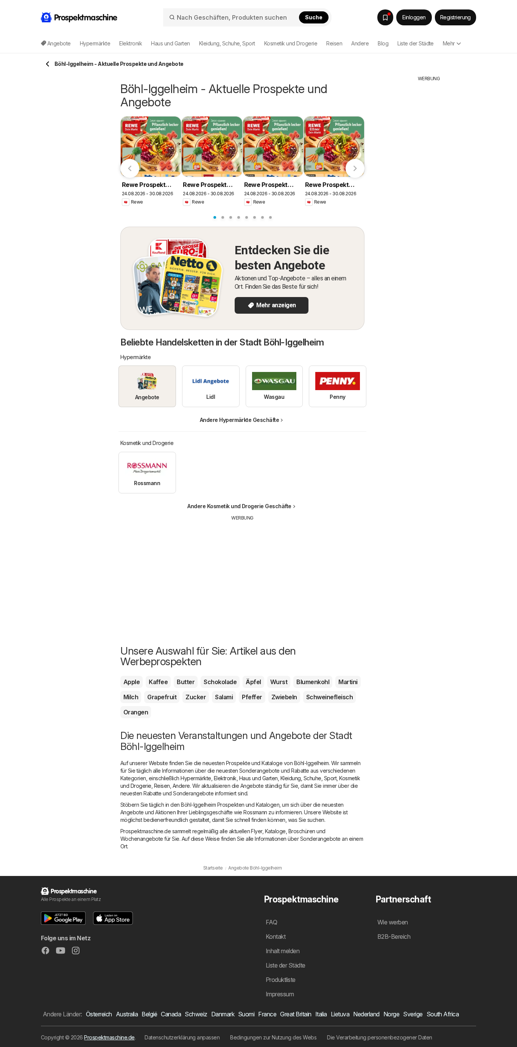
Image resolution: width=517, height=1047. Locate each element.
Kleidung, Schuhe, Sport (308, 778)
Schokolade (220, 682)
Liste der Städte (415, 43)
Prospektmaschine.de (109, 1037)
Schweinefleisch (329, 697)
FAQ (271, 922)
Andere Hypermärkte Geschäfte (239, 420)
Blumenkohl (312, 682)
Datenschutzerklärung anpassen (182, 1037)
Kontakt (275, 936)
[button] (63, 918)
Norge (391, 1014)
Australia (127, 1014)
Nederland (366, 1014)
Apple (131, 682)
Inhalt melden (282, 951)
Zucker (195, 697)
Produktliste (281, 979)
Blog (383, 43)
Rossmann (255, 812)
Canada (171, 1014)
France (267, 1014)
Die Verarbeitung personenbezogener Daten (379, 1037)
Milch (130, 697)
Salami (224, 697)
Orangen (135, 712)
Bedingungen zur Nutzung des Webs (273, 1037)
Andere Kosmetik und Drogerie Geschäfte (239, 506)
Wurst (278, 682)
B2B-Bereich (393, 936)
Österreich (99, 1014)
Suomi (246, 1014)
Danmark (222, 1014)
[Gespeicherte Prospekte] (385, 17)
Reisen (162, 786)
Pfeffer (252, 697)
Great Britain (295, 1014)
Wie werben (392, 922)
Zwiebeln (284, 697)
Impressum (280, 994)
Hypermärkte (196, 778)
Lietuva (340, 1014)
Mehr (449, 43)
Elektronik (225, 778)
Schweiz (196, 1014)
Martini (347, 682)
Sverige (412, 1014)
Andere (181, 786)
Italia (321, 1014)
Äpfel (253, 682)
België (149, 1014)
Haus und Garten (258, 778)
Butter (186, 682)
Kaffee (158, 682)
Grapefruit (161, 697)
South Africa (443, 1014)
